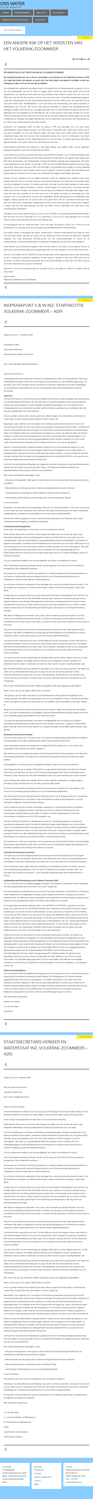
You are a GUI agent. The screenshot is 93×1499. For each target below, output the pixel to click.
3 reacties (86, 38)
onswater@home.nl (74, 1482)
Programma (38, 1470)
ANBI (36, 1484)
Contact (37, 1481)
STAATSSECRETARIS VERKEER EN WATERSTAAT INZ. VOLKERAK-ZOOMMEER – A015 (46, 1047)
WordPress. (59, 1496)
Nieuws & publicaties (42, 1477)
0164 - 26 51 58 (71, 1479)
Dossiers (37, 1473)
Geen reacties (86, 1037)
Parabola (50, 1496)
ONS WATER (12, 3)
